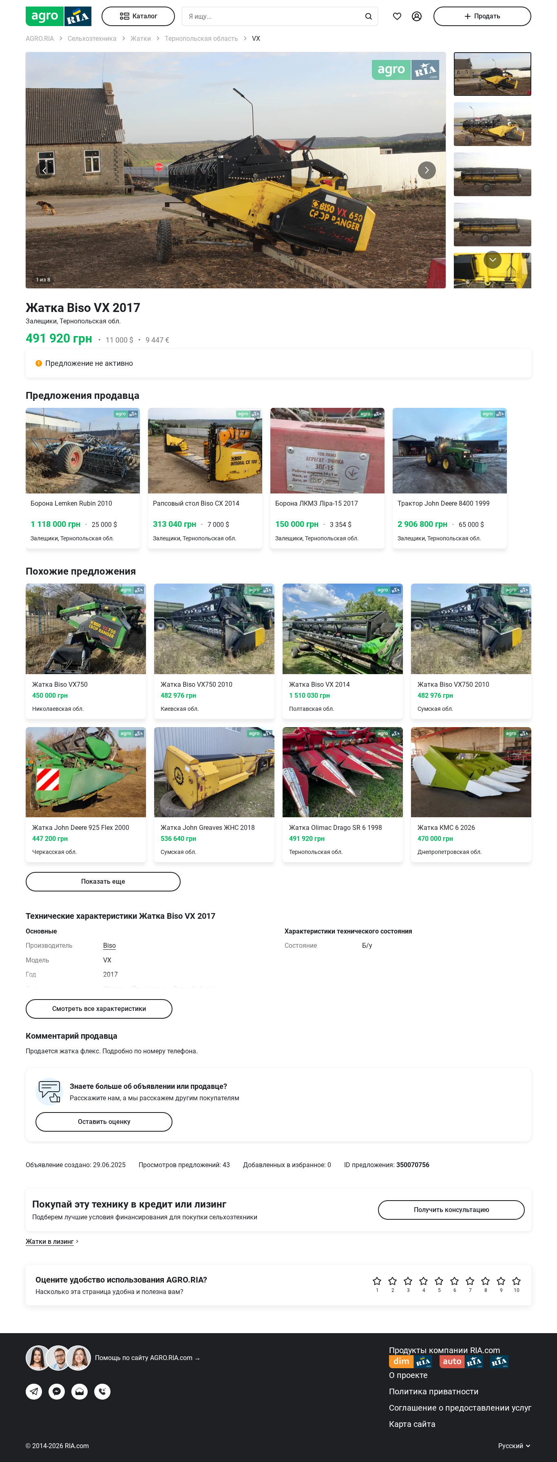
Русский (511, 1446)
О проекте (408, 1375)
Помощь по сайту (148, 1358)
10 (516, 1290)
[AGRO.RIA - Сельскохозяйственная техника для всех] (64, 16)
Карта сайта (412, 1424)
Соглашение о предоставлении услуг (460, 1408)
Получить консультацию (451, 1210)
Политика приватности (434, 1391)
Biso (109, 945)
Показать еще (103, 881)
